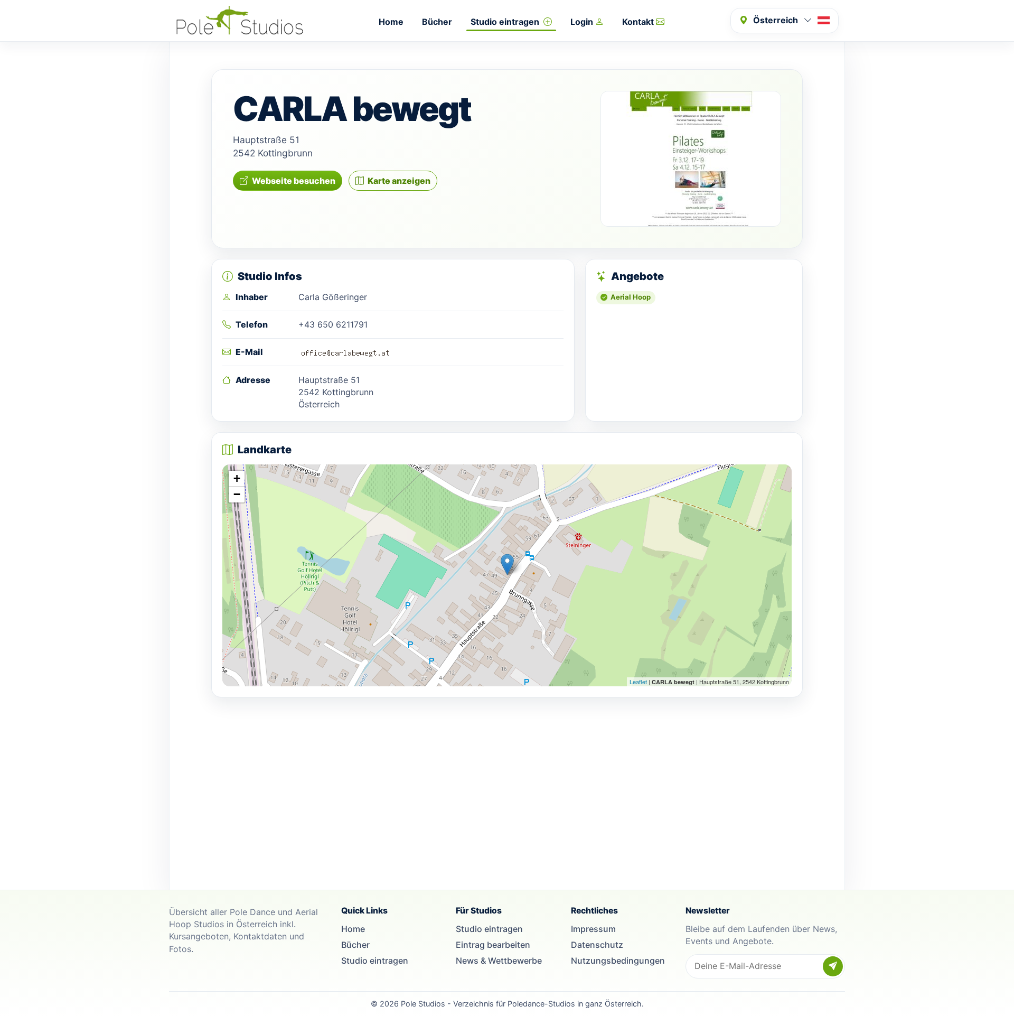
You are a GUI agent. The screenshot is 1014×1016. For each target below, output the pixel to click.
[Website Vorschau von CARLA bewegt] (691, 158)
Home (391, 21)
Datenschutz (597, 944)
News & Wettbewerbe (499, 960)
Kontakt (639, 21)
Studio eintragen (506, 21)
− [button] (236, 494)
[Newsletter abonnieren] (833, 966)
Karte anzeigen (399, 180)
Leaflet (638, 681)
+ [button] (236, 478)
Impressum (593, 929)
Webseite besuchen (293, 180)
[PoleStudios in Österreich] (239, 20)
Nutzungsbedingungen (618, 960)
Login (582, 21)
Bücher (437, 21)
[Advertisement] (507, 782)
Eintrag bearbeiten (493, 944)
